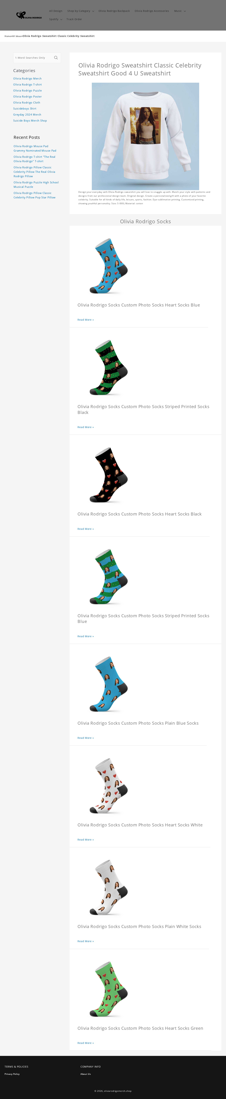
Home (8, 36)
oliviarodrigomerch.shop (117, 1091)
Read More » (86, 319)
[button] (80, 11)
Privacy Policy (12, 1074)
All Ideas (17, 36)
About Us (86, 1074)
